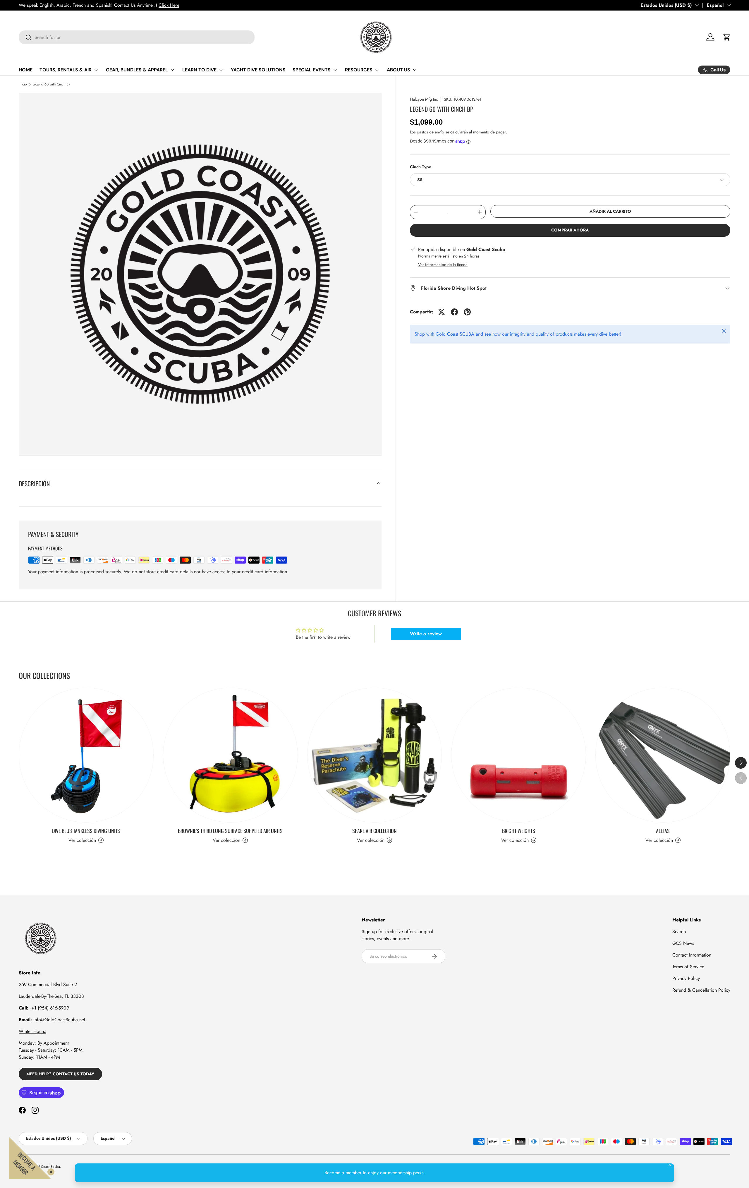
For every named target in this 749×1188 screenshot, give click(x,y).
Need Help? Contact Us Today (60, 1074)
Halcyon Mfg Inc (424, 99)
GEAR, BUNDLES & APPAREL (137, 70)
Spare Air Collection (374, 831)
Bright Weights (518, 831)
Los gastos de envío (427, 132)
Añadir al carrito (610, 211)
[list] (200, 274)
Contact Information (691, 955)
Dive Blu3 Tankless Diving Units (86, 831)
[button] (726, 37)
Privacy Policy (686, 978)
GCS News (683, 943)
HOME (25, 70)
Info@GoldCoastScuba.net (59, 1019)
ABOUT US (398, 70)
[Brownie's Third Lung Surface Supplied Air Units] (230, 755)
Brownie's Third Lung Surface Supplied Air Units (230, 831)
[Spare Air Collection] (374, 755)
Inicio (23, 84)
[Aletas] (663, 755)
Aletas (663, 831)
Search (679, 931)
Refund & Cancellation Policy (701, 990)
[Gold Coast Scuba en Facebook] (22, 1110)
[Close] (49, 1170)
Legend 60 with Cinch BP (51, 84)
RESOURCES (358, 70)
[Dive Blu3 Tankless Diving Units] (86, 755)
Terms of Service (688, 966)
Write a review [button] (426, 633)
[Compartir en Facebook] (454, 311)
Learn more (79, 5)
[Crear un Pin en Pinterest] (467, 311)
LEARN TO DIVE (199, 70)
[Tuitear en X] (441, 311)
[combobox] (137, 37)
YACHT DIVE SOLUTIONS (258, 70)
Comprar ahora (570, 230)
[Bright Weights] (518, 755)
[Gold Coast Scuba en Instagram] (35, 1110)
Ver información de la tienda (443, 264)
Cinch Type (420, 167)
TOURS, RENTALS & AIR (65, 70)
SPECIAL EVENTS (312, 70)
